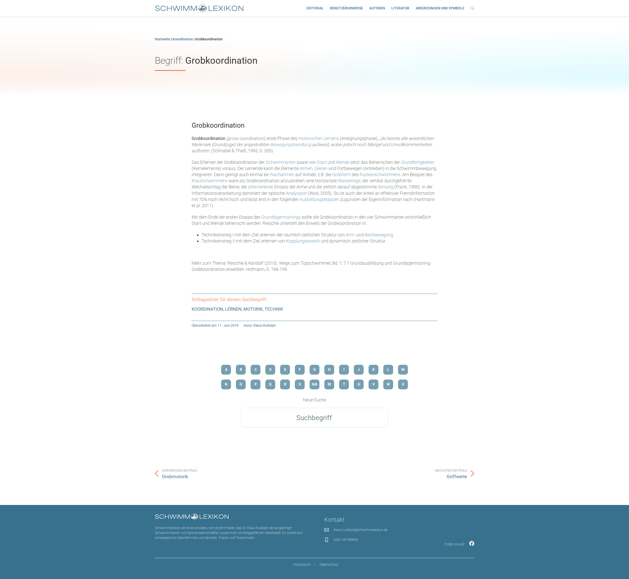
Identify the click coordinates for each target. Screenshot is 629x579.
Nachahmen (282, 174)
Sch (314, 384)
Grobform (341, 174)
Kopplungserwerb (303, 241)
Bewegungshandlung (290, 144)
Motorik (253, 309)
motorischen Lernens (318, 138)
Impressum (302, 565)
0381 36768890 (346, 540)
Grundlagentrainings (281, 217)
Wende (342, 162)
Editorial (315, 8)
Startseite (162, 39)
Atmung (386, 186)
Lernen (233, 309)
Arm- (350, 234)
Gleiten (321, 168)
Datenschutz (329, 565)
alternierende (260, 186)
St (329, 384)
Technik (274, 309)
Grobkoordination (218, 125)
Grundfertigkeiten (417, 162)
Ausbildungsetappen (319, 199)
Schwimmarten (281, 162)
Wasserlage (349, 180)
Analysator (296, 193)
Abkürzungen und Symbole (440, 8)
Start (322, 162)
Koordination (182, 39)
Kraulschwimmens (210, 180)
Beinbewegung (379, 234)
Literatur (400, 8)
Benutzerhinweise (346, 8)
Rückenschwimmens (380, 174)
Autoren (377, 8)
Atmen (306, 168)
